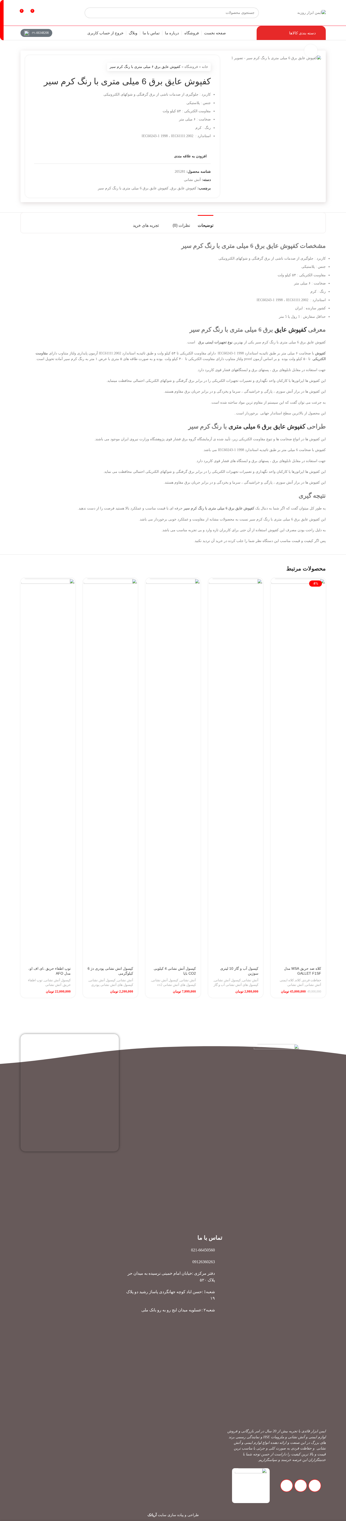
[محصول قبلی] (49, 67)
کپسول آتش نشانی (227, 980)
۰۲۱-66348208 (40, 33)
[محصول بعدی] (37, 67)
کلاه (298, 980)
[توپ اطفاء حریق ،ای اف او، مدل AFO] (48, 771)
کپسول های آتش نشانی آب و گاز (236, 985)
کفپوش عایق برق (183, 188)
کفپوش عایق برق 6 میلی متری (266, 426)
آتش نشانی (192, 180)
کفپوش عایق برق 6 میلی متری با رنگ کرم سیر (133, 188)
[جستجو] (2, 20)
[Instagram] (314, 1485)
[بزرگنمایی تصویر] (310, 50)
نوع (230, 342)
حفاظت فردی (311, 980)
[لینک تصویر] (251, 1485)
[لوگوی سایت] (311, 12)
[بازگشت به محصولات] (43, 67)
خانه (205, 67)
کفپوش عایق (291, 329)
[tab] (205, 223)
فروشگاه (191, 67)
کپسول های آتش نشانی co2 (176, 985)
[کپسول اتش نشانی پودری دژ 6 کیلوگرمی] (110, 771)
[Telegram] (300, 1485)
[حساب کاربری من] (44, 13)
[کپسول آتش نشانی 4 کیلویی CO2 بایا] (173, 771)
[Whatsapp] (286, 1485)
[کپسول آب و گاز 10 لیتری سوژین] (235, 771)
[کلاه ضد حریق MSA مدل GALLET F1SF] (298, 771)
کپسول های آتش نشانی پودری (112, 985)
